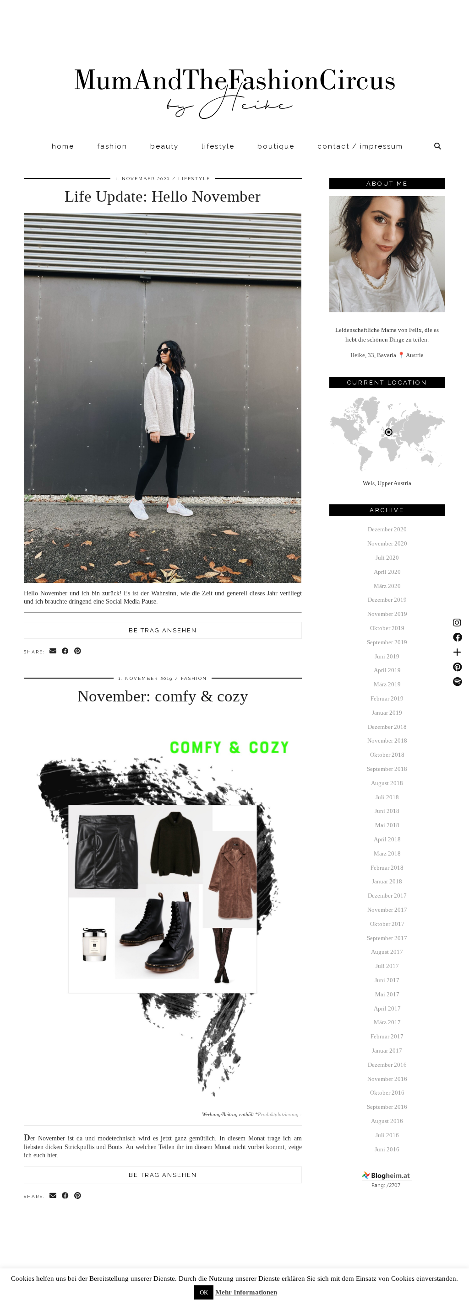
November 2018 (387, 740)
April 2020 (387, 571)
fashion (112, 146)
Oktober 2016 (387, 1092)
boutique (275, 146)
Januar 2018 (387, 881)
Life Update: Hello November (163, 196)
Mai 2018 (387, 825)
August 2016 (387, 1121)
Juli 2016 (387, 1135)
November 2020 (387, 543)
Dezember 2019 (387, 599)
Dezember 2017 (387, 895)
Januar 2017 (387, 1050)
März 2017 (387, 1022)
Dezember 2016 (387, 1064)
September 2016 (387, 1106)
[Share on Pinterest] (78, 651)
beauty (164, 146)
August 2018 (387, 783)
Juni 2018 (387, 811)
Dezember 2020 (387, 529)
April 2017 (387, 1008)
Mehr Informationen (246, 1292)
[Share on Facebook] (66, 651)
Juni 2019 (387, 656)
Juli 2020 (387, 557)
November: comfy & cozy (162, 696)
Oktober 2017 (387, 923)
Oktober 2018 (387, 754)
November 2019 (387, 613)
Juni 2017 (387, 980)
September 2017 (387, 938)
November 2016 (387, 1078)
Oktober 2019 (387, 628)
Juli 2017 (387, 966)
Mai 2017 (387, 994)
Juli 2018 (387, 797)
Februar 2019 (387, 698)
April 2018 (387, 839)
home (63, 146)
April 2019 (387, 670)
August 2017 (387, 951)
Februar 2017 (387, 1036)
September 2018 (387, 768)
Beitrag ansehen (163, 630)
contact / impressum (360, 146)
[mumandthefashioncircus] (234, 69)
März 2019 (387, 684)
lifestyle (218, 146)
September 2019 (387, 642)
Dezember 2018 (387, 726)
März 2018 (387, 853)
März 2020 (387, 586)
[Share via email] (53, 651)
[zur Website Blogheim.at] (387, 1186)
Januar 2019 (387, 712)
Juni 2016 (387, 1149)
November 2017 (387, 909)
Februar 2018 (387, 867)
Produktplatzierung (278, 1114)
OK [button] (204, 1292)
